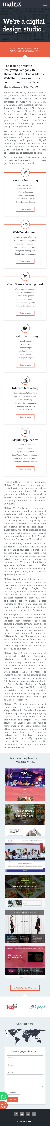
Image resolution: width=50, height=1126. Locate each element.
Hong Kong (39, 111)
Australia (33, 101)
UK (5, 104)
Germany (9, 114)
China (28, 111)
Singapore (40, 104)
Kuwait (42, 108)
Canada (13, 104)
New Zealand (25, 104)
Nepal (7, 111)
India (28, 98)
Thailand (9, 108)
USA (43, 101)
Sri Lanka (17, 111)
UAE (32, 108)
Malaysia (22, 108)
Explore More (25, 209)
